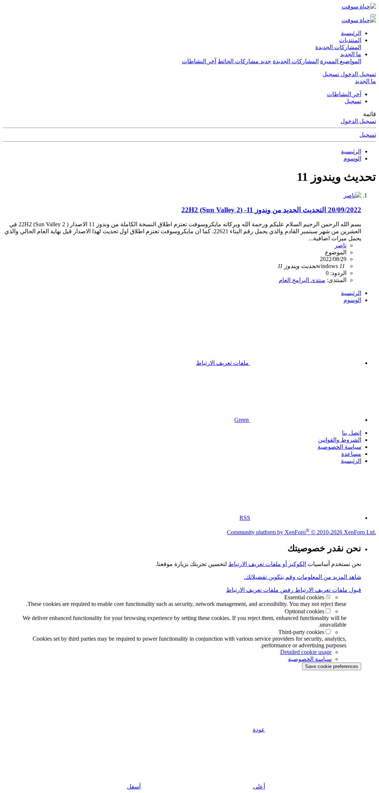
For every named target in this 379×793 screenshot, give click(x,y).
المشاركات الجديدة (338, 47)
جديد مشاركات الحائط (244, 61)
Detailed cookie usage (306, 652)
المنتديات (350, 40)
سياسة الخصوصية (339, 447)
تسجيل (353, 101)
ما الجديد (350, 54)
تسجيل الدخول (358, 121)
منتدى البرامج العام (302, 280)
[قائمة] (373, 15)
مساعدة (351, 454)
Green (242, 420)
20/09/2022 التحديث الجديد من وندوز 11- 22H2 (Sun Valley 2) (271, 210)
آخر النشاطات (199, 61)
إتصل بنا (351, 433)
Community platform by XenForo (301, 532)
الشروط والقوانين (339, 440)
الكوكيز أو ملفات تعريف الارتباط (267, 564)
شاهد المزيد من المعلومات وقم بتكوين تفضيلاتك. (302, 577)
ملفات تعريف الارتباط (223, 363)
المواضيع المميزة (340, 61)
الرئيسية (351, 33)
